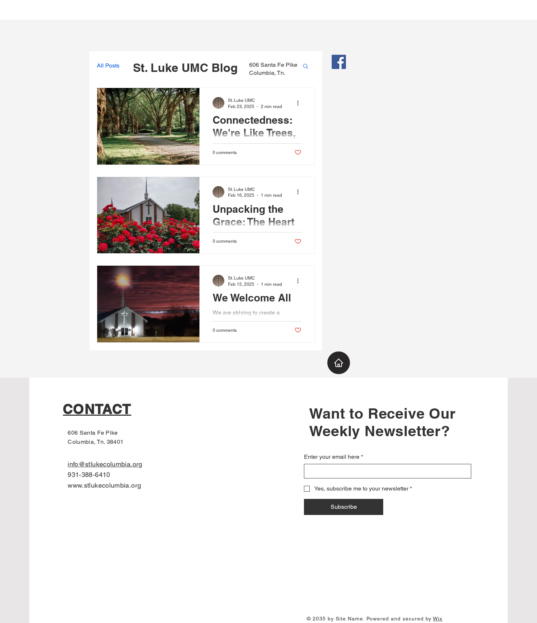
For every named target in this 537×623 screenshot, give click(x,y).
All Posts (108, 65)
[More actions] (300, 103)
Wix (437, 619)
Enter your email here (333, 456)
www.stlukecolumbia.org (104, 485)
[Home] (338, 362)
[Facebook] (339, 62)
